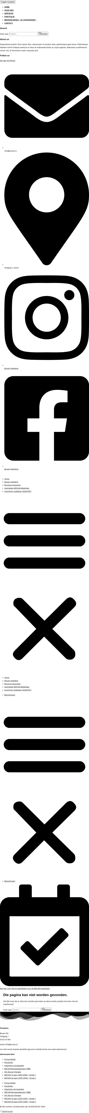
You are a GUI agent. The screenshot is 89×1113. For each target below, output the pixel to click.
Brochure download (12, 485)
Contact (8, 23)
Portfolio (9, 17)
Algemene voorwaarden (14, 1066)
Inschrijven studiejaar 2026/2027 (17, 491)
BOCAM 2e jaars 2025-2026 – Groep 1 (20, 1078)
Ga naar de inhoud (7, 61)
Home (7, 7)
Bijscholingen (9, 695)
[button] (44, 584)
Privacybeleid (9, 1059)
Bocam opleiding (11, 482)
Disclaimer (8, 1062)
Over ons (9, 10)
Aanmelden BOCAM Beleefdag (16, 488)
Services (8, 13)
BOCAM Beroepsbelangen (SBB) (17, 1069)
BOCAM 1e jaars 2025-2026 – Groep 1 (20, 1075)
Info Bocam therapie (12, 1072)
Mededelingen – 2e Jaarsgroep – (20, 20)
